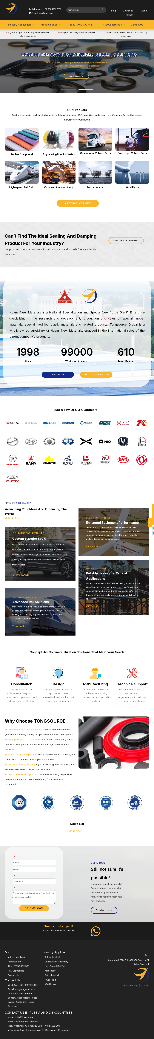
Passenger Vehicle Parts (132, 153)
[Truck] (95, 139)
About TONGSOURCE (18, 966)
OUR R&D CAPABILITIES (96, 374)
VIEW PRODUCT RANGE (78, 203)
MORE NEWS (77, 831)
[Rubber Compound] (22, 139)
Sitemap (145, 985)
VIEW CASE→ (19, 626)
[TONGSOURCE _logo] (15, 9)
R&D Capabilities (16, 970)
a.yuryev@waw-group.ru (26, 1021)
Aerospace (50, 970)
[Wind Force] (132, 172)
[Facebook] (146, 954)
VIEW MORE (57, 374)
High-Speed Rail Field (55, 966)
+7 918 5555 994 (51, 1026)
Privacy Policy (130, 985)
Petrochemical (52, 975)
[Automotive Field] (132, 139)
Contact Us (103, 910)
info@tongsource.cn (49, 13)
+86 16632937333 (52, 9)
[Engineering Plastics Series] (58, 139)
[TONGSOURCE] (141, 975)
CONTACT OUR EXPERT (126, 240)
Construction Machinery (56, 961)
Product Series (15, 961)
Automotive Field (53, 957)
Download (128, 10)
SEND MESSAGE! (34, 908)
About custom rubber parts (58, 930)
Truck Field (50, 979)
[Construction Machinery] (58, 172)
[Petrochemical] (95, 172)
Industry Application (17, 957)
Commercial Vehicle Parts (95, 153)
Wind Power (51, 984)
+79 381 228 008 (33, 1026)
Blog (113, 10)
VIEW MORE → (12, 518)
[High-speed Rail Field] (22, 172)
